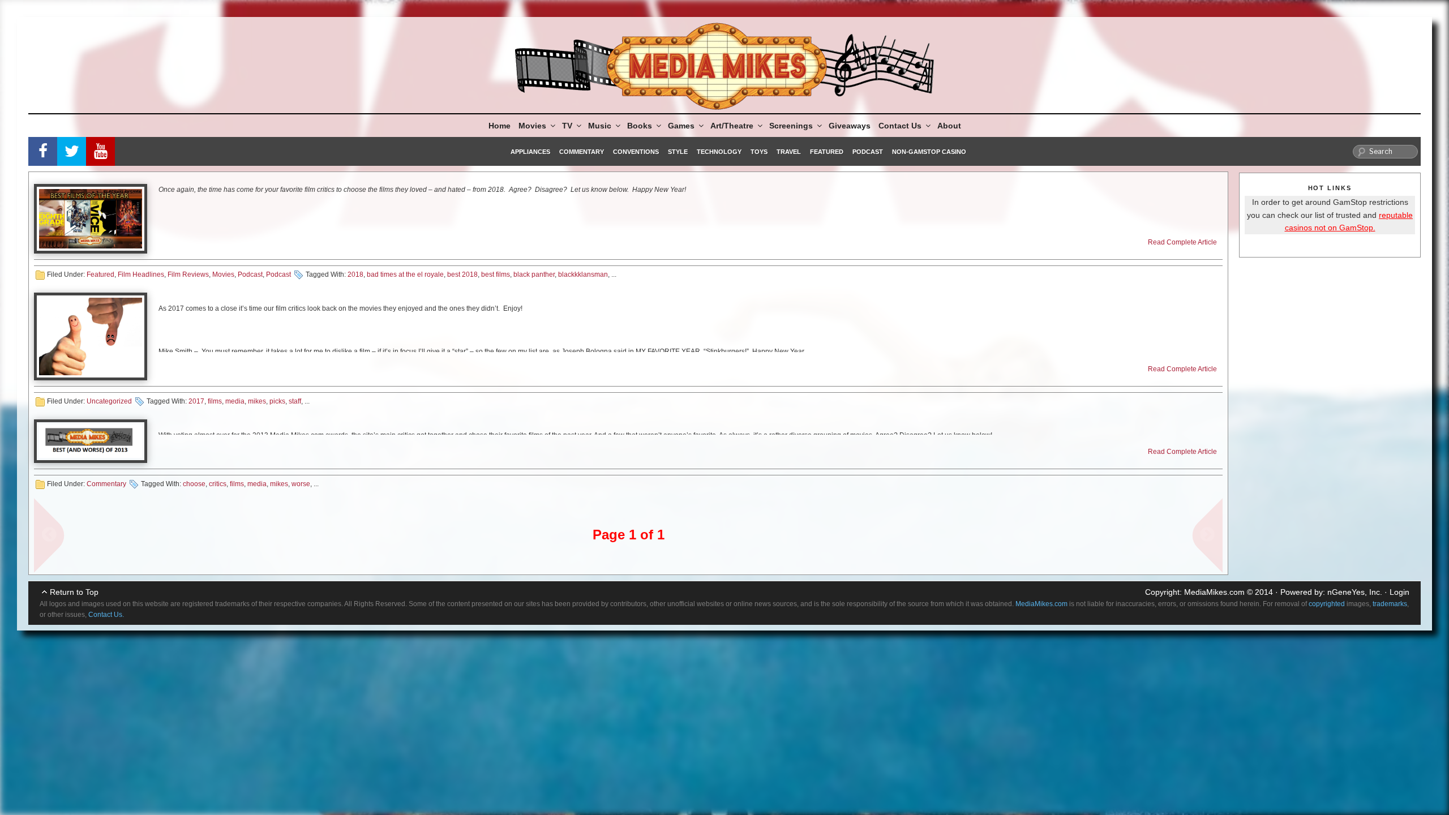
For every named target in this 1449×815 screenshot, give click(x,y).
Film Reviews (188, 274)
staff (295, 401)
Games (681, 125)
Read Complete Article (1182, 242)
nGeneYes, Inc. (1354, 592)
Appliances (530, 151)
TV (567, 125)
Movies (532, 125)
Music (599, 125)
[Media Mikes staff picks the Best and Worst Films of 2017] (90, 336)
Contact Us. (106, 615)
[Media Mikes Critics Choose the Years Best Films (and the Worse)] (90, 441)
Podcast (867, 151)
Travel (789, 151)
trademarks (1390, 604)
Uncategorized (109, 401)
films (215, 401)
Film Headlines (141, 274)
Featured (826, 151)
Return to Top (74, 592)
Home (499, 125)
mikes (257, 401)
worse (300, 484)
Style (678, 151)
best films (495, 274)
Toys (759, 151)
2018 (355, 274)
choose (194, 484)
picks (277, 401)
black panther (534, 274)
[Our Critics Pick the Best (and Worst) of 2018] (90, 219)
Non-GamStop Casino (929, 151)
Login (1399, 592)
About (949, 125)
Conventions (636, 151)
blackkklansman (583, 274)
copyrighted (1327, 604)
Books (639, 125)
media (235, 401)
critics (217, 484)
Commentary (581, 151)
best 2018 (462, 274)
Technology (719, 151)
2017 (196, 401)
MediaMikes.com (1214, 592)
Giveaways (850, 125)
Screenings (791, 125)
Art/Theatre (731, 125)
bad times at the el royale (405, 274)
